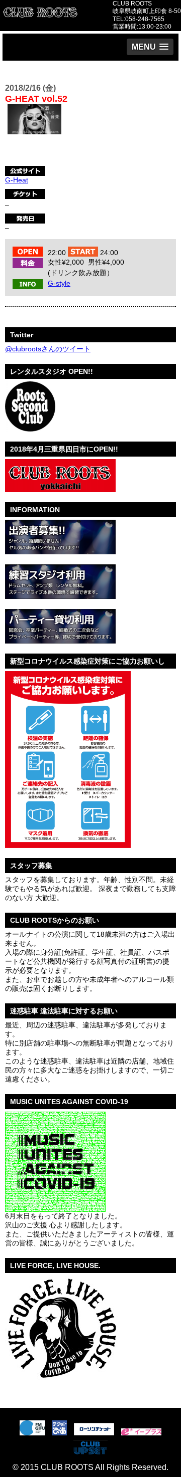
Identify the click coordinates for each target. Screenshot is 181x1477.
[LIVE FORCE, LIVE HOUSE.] (61, 1384)
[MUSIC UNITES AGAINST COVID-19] (55, 1208)
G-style (59, 283)
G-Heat (16, 180)
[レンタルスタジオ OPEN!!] (30, 428)
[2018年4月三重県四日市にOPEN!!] (60, 488)
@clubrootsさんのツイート (47, 349)
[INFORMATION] (60, 550)
